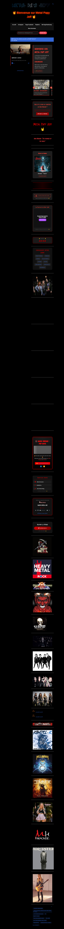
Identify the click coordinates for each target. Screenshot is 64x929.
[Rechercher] (53, 3)
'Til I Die (48, 918)
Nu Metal (42, 267)
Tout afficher (14, 40)
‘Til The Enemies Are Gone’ (39, 920)
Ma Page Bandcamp (47, 24)
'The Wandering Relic (38, 918)
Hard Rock (47, 264)
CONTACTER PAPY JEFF (43, 195)
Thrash (47, 255)
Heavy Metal (39, 255)
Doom (45, 261)
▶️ (44, 466)
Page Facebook (29, 24)
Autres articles (20, 70)
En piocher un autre (42, 176)
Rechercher (43, 32)
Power (39, 261)
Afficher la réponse (42, 113)
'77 (45, 914)
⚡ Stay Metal (39, 70)
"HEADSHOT (36, 922)
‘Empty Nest (36, 916)
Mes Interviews (32, 28)
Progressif (38, 264)
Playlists (37, 24)
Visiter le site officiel (42, 513)
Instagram (20, 24)
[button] (28, 63)
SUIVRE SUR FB (43, 528)
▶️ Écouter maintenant (42, 463)
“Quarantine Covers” (45, 922)
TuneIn (44, 459)
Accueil (14, 24)
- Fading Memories (38, 908)
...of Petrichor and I (38, 914)
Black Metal (45, 258)
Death (38, 258)
